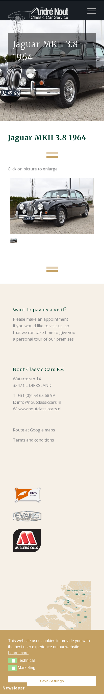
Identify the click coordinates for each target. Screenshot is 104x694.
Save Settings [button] (52, 681)
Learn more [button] (18, 653)
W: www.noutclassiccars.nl (37, 409)
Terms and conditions (33, 440)
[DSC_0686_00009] (52, 206)
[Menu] (89, 10)
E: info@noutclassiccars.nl (37, 402)
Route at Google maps (34, 430)
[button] (12, 660)
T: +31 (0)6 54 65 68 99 (34, 395)
